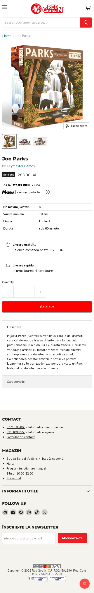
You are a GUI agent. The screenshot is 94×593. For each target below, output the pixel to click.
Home (7, 36)
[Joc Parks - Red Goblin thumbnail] (9, 141)
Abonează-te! (72, 538)
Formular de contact (21, 437)
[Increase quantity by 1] (40, 291)
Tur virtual (14, 478)
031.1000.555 (16, 432)
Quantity (8, 282)
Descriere (14, 327)
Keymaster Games (21, 166)
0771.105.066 (16, 427)
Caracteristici (16, 382)
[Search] (86, 22)
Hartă (10, 464)
